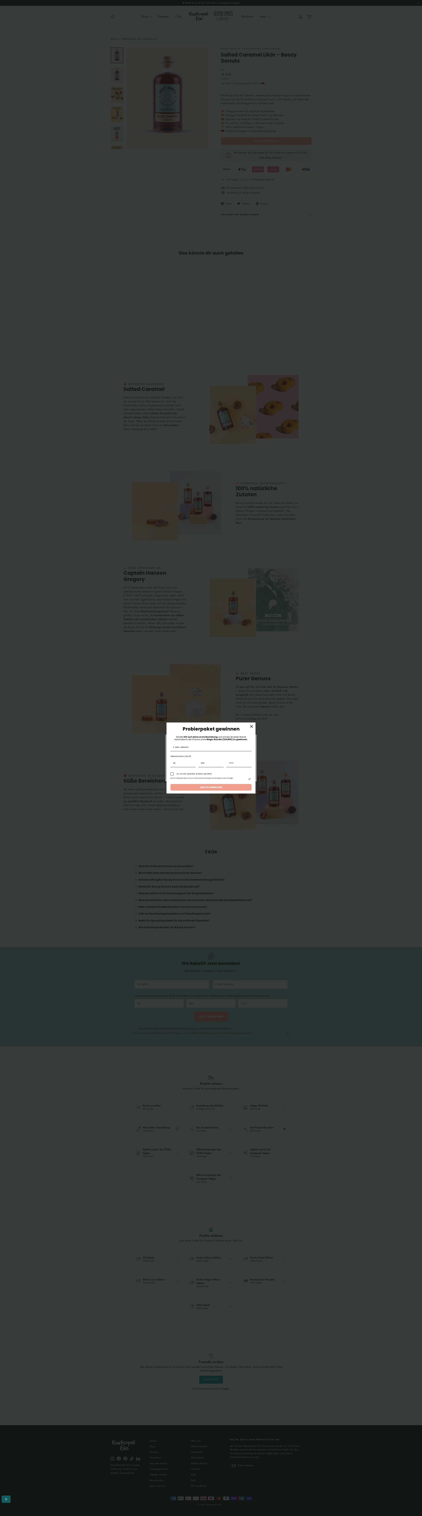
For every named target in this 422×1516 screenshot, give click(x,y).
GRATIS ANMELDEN (211, 787)
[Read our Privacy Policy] (250, 779)
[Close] (252, 726)
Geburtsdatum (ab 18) (180, 756)
